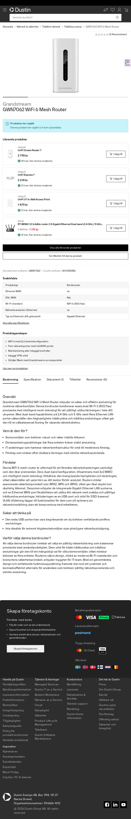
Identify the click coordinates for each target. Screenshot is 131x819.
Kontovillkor (10, 705)
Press (102, 684)
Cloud (38, 705)
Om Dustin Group (110, 689)
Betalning (73, 709)
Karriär (103, 694)
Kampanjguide (12, 726)
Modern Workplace (47, 694)
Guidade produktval (15, 740)
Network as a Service (48, 700)
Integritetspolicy (13, 710)
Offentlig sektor (109, 719)
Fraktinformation (13, 700)
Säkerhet (40, 715)
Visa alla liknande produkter (65, 247)
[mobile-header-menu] (5, 10)
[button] (106, 10)
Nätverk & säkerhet (28, 26)
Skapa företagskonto (25, 648)
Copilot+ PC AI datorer (17, 777)
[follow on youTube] (123, 804)
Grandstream (17, 104)
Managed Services (47, 684)
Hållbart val (106, 700)
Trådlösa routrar (73, 26)
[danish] (93, 667)
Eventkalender (12, 761)
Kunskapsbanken (14, 756)
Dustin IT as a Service (48, 689)
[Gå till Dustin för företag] (21, 10)
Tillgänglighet (12, 720)
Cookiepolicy (11, 715)
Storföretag (106, 714)
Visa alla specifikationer (16, 323)
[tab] (12, 380)
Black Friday (11, 772)
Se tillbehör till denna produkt (65, 256)
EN (10, 662)
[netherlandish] (108, 667)
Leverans (73, 689)
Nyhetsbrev (10, 751)
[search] (117, 17)
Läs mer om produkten (15, 368)
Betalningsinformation (17, 689)
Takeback (41, 729)
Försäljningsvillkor (14, 684)
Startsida (8, 26)
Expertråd (9, 767)
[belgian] (115, 667)
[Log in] (119, 10)
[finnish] (100, 667)
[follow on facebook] (107, 804)
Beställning (74, 684)
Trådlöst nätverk (51, 26)
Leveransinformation (16, 694)
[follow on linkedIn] (115, 804)
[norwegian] (85, 667)
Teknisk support (77, 703)
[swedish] (78, 667)
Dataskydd (42, 710)
